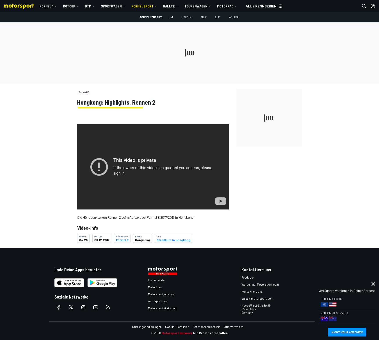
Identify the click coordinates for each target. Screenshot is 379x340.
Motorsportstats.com (162, 308)
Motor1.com (155, 287)
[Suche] (364, 6)
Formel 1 (46, 6)
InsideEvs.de (156, 280)
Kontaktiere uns (252, 291)
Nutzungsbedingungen (147, 327)
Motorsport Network (177, 333)
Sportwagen (111, 6)
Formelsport (142, 6)
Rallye (169, 6)
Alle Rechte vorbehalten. (211, 333)
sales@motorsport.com (257, 298)
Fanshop (234, 17)
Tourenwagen (195, 6)
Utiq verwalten (233, 327)
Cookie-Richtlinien (177, 327)
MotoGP (69, 6)
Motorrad (225, 6)
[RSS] (108, 307)
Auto (204, 17)
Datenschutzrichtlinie (206, 327)
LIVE (171, 17)
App (217, 17)
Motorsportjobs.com (161, 294)
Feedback (247, 277)
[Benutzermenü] (372, 6)
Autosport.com (158, 301)
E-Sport (187, 17)
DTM (88, 6)
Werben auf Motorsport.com (260, 284)
